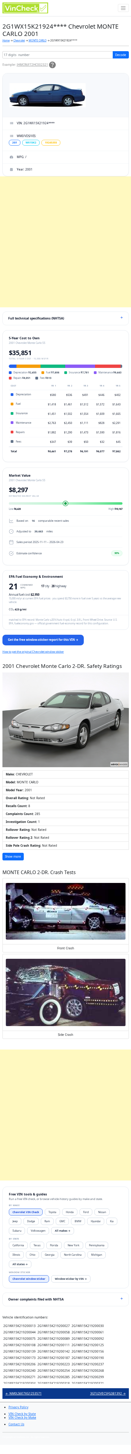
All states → (20, 1264)
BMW (78, 1221)
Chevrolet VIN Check (25, 1212)
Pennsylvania (96, 1245)
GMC (62, 1221)
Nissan (102, 1212)
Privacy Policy (18, 1407)
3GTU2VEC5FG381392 (108, 1393)
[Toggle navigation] (123, 8)
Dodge (31, 1221)
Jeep (15, 1221)
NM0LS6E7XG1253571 (23, 1393)
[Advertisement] (65, 241)
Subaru (16, 1230)
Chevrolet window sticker (28, 1278)
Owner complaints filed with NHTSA (36, 1299)
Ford (86, 1212)
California (18, 1245)
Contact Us (16, 1424)
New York (74, 1245)
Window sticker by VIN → (71, 1278)
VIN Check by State (22, 1414)
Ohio (32, 1254)
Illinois (16, 1254)
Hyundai (96, 1221)
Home (6, 40)
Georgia (50, 1254)
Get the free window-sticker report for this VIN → (43, 640)
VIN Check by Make (22, 1417)
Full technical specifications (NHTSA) (36, 318)
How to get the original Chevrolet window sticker (33, 652)
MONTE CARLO (38, 40)
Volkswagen (38, 1230)
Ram (47, 1221)
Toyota (52, 1212)
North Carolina (73, 1254)
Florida (54, 1245)
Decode (120, 55)
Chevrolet (19, 40)
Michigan (96, 1254)
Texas (37, 1245)
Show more (13, 856)
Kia (112, 1221)
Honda (70, 1212)
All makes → (62, 1230)
